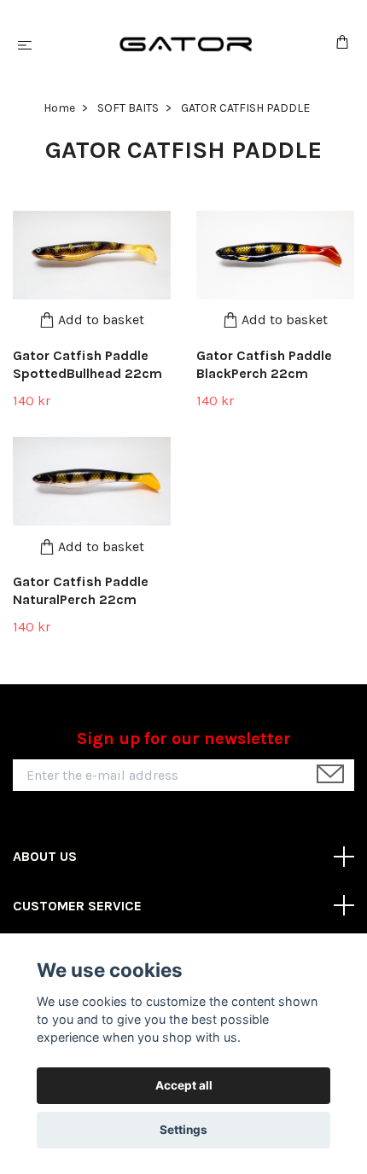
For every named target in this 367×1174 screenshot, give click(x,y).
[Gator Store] (186, 44)
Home (59, 108)
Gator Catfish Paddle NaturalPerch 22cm (81, 590)
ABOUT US (45, 856)
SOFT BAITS (128, 108)
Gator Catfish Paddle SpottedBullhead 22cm (87, 364)
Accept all (184, 1085)
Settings (183, 1129)
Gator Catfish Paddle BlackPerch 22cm (264, 364)
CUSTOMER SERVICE (77, 906)
